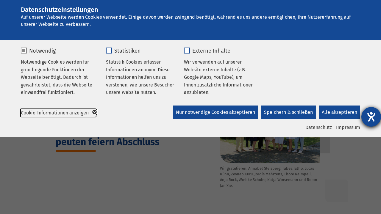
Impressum (348, 127)
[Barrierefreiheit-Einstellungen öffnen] (371, 117)
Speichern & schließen (288, 112)
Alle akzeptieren (339, 112)
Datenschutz (318, 127)
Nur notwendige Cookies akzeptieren (215, 112)
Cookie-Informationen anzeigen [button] (55, 113)
